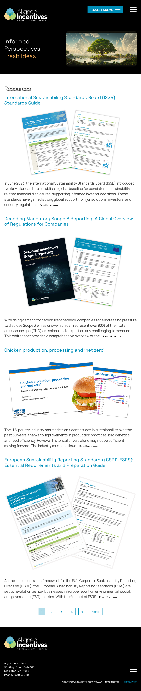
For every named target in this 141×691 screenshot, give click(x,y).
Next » (96, 612)
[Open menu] (133, 9)
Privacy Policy (130, 681)
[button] (105, 9)
